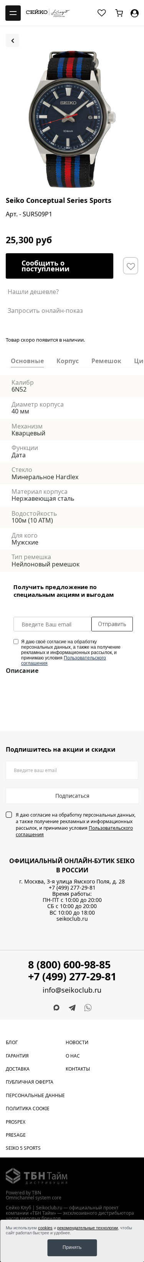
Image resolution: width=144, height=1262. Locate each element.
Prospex (15, 1122)
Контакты (78, 1069)
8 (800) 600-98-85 (69, 964)
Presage (16, 1135)
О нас (73, 1056)
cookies (45, 1227)
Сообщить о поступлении (46, 265)
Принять (72, 1247)
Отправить (112, 624)
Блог (12, 1042)
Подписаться (72, 795)
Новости (77, 1042)
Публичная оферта (29, 1082)
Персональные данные (35, 1095)
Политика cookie (28, 1108)
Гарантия (17, 1056)
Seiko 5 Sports (23, 1148)
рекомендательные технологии (87, 1227)
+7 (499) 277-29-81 (72, 887)
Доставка (18, 1069)
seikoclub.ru (72, 918)
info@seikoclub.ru (72, 990)
